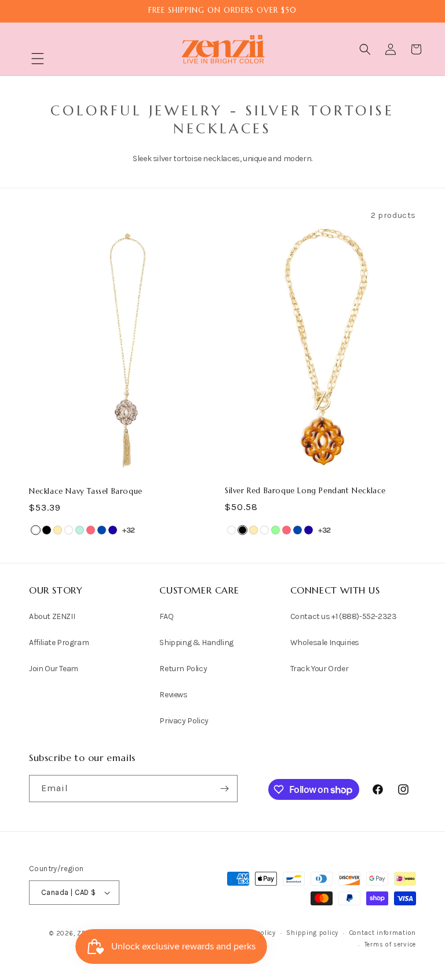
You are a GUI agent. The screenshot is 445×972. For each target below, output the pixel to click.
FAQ (166, 616)
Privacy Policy (183, 721)
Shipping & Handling (196, 642)
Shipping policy (312, 933)
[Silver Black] (46, 530)
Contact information (382, 933)
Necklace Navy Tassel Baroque (86, 491)
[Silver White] (68, 530)
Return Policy (183, 669)
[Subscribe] (224, 788)
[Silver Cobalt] (101, 530)
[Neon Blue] (112, 530)
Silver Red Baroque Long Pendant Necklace (305, 491)
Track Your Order (319, 669)
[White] (35, 530)
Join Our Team (53, 669)
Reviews (173, 695)
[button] (37, 58)
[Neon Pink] (90, 530)
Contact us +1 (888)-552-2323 (343, 616)
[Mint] (275, 530)
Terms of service (390, 944)
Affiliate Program (59, 642)
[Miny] (79, 530)
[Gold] (57, 530)
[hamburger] (37, 60)
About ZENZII (52, 616)
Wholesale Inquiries (324, 642)
